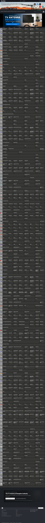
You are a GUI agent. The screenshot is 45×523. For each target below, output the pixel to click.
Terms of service (16, 522)
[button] (20, 1)
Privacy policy (14, 522)
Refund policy (11, 522)
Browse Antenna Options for (10, 498)
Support (2, 511)
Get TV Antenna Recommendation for (21, 498)
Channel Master (4, 522)
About (16, 512)
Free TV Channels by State (4, 513)
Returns (17, 511)
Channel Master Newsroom (4, 512)
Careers (16, 513)
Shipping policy (20, 522)
